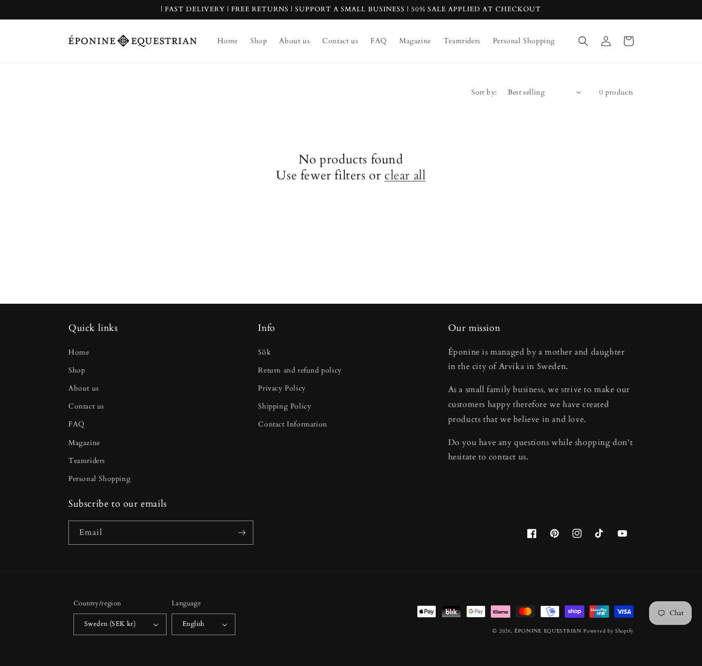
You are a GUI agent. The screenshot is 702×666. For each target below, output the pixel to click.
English (193, 623)
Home (78, 352)
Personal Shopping (99, 479)
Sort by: (484, 92)
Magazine (84, 443)
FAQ (76, 424)
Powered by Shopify (608, 631)
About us (83, 388)
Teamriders (86, 461)
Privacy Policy (281, 388)
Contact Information (292, 424)
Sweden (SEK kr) (110, 623)
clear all (405, 175)
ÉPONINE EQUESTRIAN (548, 631)
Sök (264, 352)
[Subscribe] (241, 533)
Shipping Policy (284, 406)
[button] (583, 41)
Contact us (86, 406)
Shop (76, 370)
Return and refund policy (299, 370)
